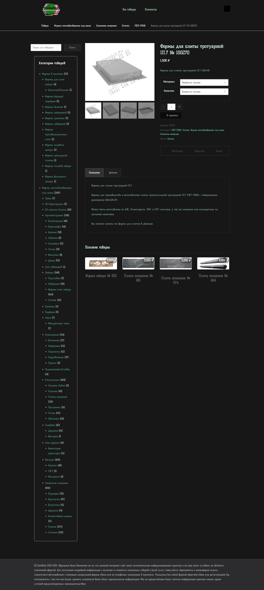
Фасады (49, 459)
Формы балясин (54, 106)
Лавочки (53, 237)
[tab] (94, 172)
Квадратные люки (58, 323)
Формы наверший (55, 123)
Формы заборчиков (56, 112)
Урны (48, 198)
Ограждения (52, 334)
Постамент (54, 407)
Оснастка (169, 90)
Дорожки (53, 430)
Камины (50, 306)
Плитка (186, 130)
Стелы (51, 413)
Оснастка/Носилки (58, 90)
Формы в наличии (52, 73)
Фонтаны (53, 254)
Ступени (53, 532)
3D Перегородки (54, 204)
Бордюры (53, 493)
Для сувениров (53, 266)
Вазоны (52, 232)
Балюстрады (55, 221)
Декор (51, 260)
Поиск (72, 47)
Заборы (49, 272)
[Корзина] (217, 8)
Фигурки (53, 436)
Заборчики (54, 346)
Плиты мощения (57, 396)
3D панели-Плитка (55, 209)
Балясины (53, 340)
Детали (113, 172)
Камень (52, 465)
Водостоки (54, 504)
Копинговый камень (60, 516)
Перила (52, 362)
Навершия (54, 283)
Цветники (53, 418)
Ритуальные (52, 379)
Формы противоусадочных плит (56, 134)
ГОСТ (50, 471)
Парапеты (54, 351)
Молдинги (54, 476)
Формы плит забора (59, 289)
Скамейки (53, 243)
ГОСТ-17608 (176, 130)
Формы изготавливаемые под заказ (207, 130)
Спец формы (52, 442)
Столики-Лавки (56, 385)
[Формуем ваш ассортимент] (51, 9)
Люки (48, 317)
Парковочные (56, 357)
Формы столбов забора (58, 166)
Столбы (52, 300)
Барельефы (54, 226)
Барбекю (50, 312)
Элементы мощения (169, 134)
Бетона (170, 139)
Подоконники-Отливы (57, 369)
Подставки (54, 278)
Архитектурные (54, 215)
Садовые (50, 425)
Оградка (52, 391)
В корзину (172, 115)
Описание (94, 172)
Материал (169, 81)
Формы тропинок (55, 118)
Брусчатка (54, 499)
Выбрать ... (103, 282)
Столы (51, 249)
